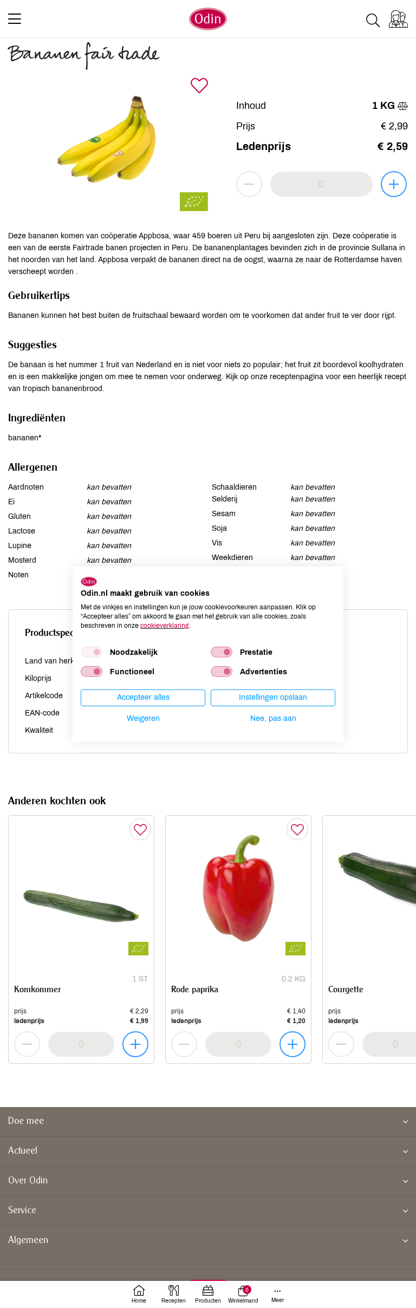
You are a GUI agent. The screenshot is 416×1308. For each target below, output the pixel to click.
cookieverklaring (164, 625)
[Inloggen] (398, 19)
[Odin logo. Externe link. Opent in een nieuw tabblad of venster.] (89, 581)
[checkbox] (91, 652)
